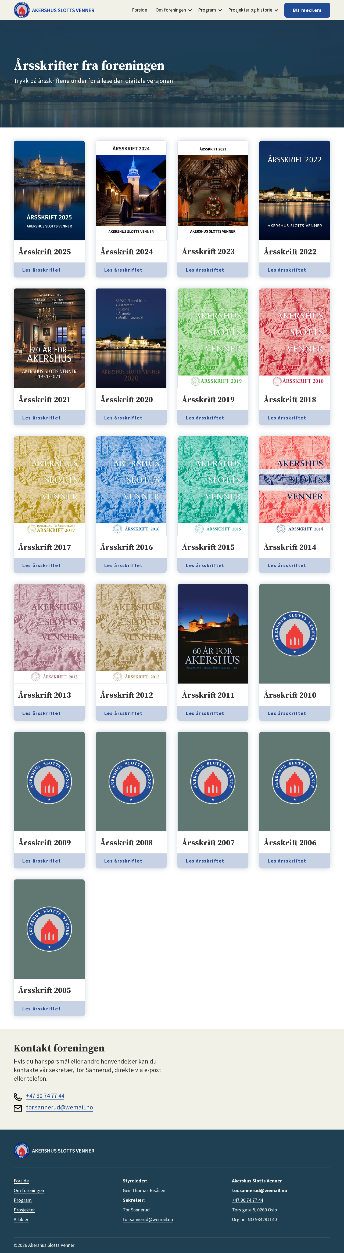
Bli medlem (307, 10)
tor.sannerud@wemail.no (59, 1107)
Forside (139, 10)
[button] (172, 10)
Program (23, 1200)
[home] (54, 10)
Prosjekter (24, 1210)
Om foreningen (29, 1190)
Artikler (21, 1219)
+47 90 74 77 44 (45, 1095)
